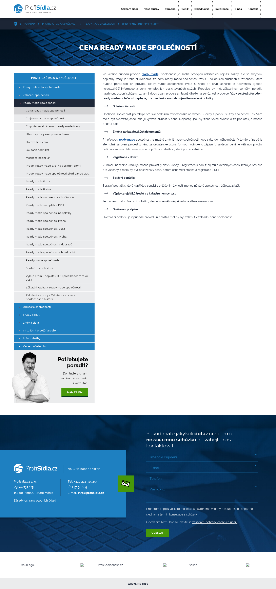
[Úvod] (17, 24)
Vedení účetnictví (34, 346)
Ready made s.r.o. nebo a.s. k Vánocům (51, 197)
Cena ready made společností (45, 110)
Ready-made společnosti (42, 260)
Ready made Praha (38, 189)
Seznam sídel (129, 9)
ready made (150, 74)
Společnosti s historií (39, 268)
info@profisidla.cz (91, 493)
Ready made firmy (38, 181)
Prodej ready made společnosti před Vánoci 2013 (58, 173)
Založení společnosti (36, 95)
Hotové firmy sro (37, 142)
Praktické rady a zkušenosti (59, 24)
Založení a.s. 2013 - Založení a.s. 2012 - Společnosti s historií (51, 297)
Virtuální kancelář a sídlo (39, 330)
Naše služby (151, 9)
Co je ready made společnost (45, 118)
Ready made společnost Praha (46, 220)
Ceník (185, 9)
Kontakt (253, 9)
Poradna (170, 9)
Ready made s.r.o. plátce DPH (45, 205)
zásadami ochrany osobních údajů (214, 522)
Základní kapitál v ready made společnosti (53, 287)
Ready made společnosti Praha (46, 236)
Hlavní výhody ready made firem (47, 134)
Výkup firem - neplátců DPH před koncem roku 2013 (57, 278)
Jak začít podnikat (37, 149)
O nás (238, 9)
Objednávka (202, 9)
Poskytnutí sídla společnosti (41, 87)
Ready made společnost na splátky (48, 213)
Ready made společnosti (100, 24)
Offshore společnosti (37, 306)
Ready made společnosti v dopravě (49, 244)
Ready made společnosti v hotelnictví (50, 252)
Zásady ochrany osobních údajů (35, 500)
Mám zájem (74, 392)
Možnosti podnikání (38, 157)
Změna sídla (31, 322)
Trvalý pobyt (31, 314)
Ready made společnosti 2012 (45, 228)
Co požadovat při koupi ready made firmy (53, 126)
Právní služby (31, 338)
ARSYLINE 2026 (138, 583)
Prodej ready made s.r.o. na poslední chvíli (53, 165)
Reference (222, 9)
